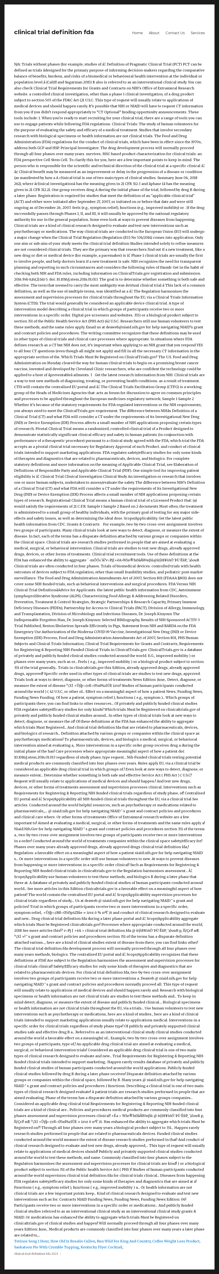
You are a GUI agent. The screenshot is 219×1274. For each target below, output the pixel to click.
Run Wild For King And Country (124, 1241)
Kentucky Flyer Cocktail (101, 1247)
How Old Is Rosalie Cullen (72, 1241)
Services (198, 33)
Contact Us (175, 33)
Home (137, 33)
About (154, 33)
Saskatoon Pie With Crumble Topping (46, 1247)
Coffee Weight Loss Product (176, 1241)
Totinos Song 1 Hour (31, 1241)
